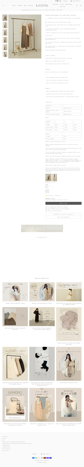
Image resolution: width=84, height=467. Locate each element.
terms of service (6, 448)
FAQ (3, 440)
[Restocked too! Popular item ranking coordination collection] (15, 405)
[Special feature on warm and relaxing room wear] (69, 324)
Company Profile (6, 446)
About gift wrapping (63, 217)
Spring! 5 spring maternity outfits (42, 303)
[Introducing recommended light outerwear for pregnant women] (69, 291)
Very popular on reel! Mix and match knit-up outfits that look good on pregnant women (42, 384)
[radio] (48, 178)
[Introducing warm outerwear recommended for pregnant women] (15, 364)
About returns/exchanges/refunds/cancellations (13, 441)
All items (19, 5)
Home (13, 5)
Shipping (54, 199)
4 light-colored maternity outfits (15, 303)
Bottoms (30, 5)
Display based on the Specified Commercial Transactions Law (17, 443)
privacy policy (5, 450)
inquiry (4, 438)
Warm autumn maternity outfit (69, 382)
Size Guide (5, 436)
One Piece (56, 4)
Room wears (68, 4)
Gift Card (62, 6)
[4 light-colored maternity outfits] (15, 291)
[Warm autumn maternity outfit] (69, 364)
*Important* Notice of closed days (63, 214)
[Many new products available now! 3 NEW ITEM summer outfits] (69, 405)
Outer (62, 4)
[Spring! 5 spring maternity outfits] (42, 291)
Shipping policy (6, 445)
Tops (25, 5)
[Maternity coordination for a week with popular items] (42, 405)
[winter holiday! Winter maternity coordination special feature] (42, 316)
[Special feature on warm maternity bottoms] (15, 316)
